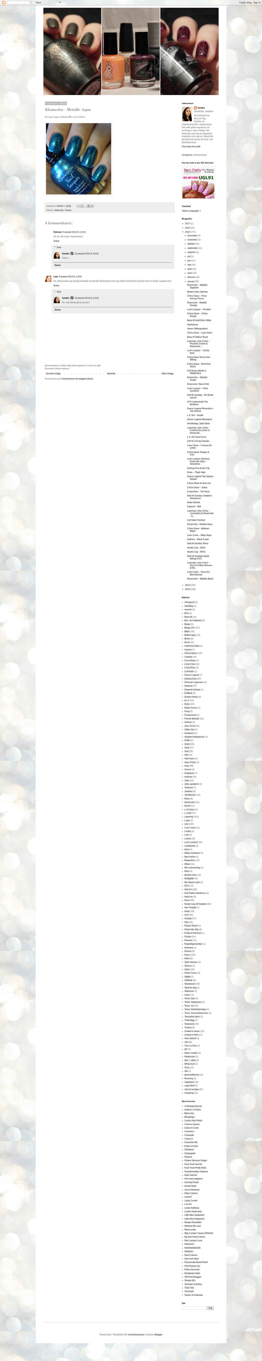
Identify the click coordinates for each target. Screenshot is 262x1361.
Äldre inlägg (167, 373)
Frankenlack (190, 715)
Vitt (185, 1042)
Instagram (189, 773)
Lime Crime (190, 827)
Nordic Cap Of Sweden (195, 904)
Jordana (188, 791)
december (192, 235)
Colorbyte (189, 1135)
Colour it (188, 1138)
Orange (188, 918)
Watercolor (189, 1056)
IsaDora (188, 776)
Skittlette (188, 980)
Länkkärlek (189, 846)
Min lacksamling (192, 867)
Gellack (188, 722)
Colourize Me (190, 1142)
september (192, 248)
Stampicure (192, 324)
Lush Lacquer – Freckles (199, 309)
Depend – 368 (194, 506)
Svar (59, 247)
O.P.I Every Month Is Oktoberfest (196, 371)
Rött (186, 958)
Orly (186, 922)
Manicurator (190, 1229)
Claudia (188, 657)
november (192, 239)
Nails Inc (188, 896)
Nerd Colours (190, 1255)
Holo (186, 766)
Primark (188, 940)
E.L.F (186, 700)
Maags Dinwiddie (192, 1222)
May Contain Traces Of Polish (198, 1233)
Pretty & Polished (192, 933)
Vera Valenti (190, 1038)
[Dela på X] (85, 206)
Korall (187, 806)
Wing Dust (189, 1064)
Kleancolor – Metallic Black (200, 578)
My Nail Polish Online (194, 1237)
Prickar (187, 936)
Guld (186, 747)
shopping (189, 1093)
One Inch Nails (191, 1258)
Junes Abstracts (192, 1189)
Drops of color (191, 1146)
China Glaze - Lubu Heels (199, 333)
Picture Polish (191, 926)
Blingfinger (189, 1117)
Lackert (188, 1197)
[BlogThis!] (82, 206)
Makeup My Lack (192, 1226)
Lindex (187, 831)
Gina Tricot (189, 726)
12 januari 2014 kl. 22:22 (87, 253)
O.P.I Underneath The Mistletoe (197, 402)
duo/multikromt (191, 1075)
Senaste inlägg (53, 373)
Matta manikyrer (192, 853)
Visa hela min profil (191, 146)
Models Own (190, 875)
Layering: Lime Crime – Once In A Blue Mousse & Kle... (199, 565)
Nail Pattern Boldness (195, 893)
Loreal (187, 838)
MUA (186, 849)
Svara (56, 241)
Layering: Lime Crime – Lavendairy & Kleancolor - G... (200, 513)
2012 (188, 589)
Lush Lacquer (191, 842)
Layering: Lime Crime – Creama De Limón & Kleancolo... (198, 430)
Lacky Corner (190, 1200)
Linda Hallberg (191, 1208)
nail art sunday (191, 1089)
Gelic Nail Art (190, 1175)
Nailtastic (188, 1251)
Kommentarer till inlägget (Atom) (77, 379)
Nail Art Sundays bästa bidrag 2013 (198, 557)
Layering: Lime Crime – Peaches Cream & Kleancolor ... (198, 344)
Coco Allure (190, 660)
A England (189, 602)
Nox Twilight (190, 907)
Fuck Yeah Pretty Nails (195, 1168)
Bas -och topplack (193, 620)
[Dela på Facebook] (89, 206)
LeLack (188, 1204)
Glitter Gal (189, 729)
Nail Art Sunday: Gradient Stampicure (199, 496)
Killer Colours (191, 1193)
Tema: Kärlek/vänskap (195, 1009)
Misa (186, 871)
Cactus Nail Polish (193, 1120)
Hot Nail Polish (191, 1182)
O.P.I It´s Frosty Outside (198, 441)
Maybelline (189, 860)
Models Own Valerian (197, 292)
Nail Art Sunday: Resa (197, 543)
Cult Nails (189, 671)
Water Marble (193, 502)
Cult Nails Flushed (196, 520)
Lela (55, 276)
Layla (187, 820)
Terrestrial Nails (192, 1016)
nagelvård (189, 1085)
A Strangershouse (193, 1106)
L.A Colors (189, 809)
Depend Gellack (192, 689)
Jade (186, 780)
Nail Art (187, 889)
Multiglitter (189, 878)
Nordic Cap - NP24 (196, 547)
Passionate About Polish (196, 1262)
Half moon (189, 758)
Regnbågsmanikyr (193, 944)
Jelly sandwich (191, 784)
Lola (186, 835)
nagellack (189, 1082)
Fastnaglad (189, 1153)
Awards (188, 609)
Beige (187, 624)
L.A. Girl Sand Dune (196, 437)
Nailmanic (189, 1244)
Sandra (65, 253)
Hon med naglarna (193, 1178)
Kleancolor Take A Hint (198, 384)
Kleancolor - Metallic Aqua (199, 524)
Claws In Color (191, 1128)
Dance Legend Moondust (199, 419)
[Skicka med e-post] (78, 206)
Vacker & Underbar (193, 1295)
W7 (186, 1049)
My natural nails (192, 882)
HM (186, 755)
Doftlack (188, 693)
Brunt (187, 642)
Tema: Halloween (192, 1002)
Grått (186, 740)
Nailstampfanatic (192, 1248)
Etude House (190, 708)
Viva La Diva (190, 1045)
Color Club (189, 664)
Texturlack (189, 1024)
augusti (191, 252)
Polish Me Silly (191, 929)
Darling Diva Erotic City (198, 468)
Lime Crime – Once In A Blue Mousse (198, 573)
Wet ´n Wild (190, 1060)
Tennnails (189, 1291)
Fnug (186, 711)
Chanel (188, 649)
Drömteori (189, 1149)
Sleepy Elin (190, 1280)
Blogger (158, 1334)
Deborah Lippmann (193, 682)
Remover (188, 947)
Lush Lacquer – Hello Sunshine (197, 389)
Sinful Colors (190, 973)
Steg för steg (190, 987)
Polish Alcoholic (192, 1269)
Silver (187, 969)
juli (189, 256)
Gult (186, 751)
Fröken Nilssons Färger (195, 1160)
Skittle (187, 976)
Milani (187, 864)
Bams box (189, 1113)
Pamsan (57, 232)
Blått (186, 631)
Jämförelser (190, 795)
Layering (188, 816)
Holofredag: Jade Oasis (198, 423)
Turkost (68, 210)
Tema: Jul (189, 1006)
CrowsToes (189, 667)
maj (189, 264)
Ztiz (186, 1071)
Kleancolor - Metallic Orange (197, 303)
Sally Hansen (190, 962)
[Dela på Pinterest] (92, 206)
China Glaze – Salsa (197, 487)
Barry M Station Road (197, 337)
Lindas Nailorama (193, 1211)
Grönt (187, 744)
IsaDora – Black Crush (198, 539)
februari (191, 277)
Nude (187, 911)
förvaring (188, 1078)
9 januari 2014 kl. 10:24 (74, 232)
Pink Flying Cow (192, 1266)
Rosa (187, 955)
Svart (186, 995)
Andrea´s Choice (192, 1109)
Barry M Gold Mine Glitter (199, 320)
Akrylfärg (188, 606)
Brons (187, 638)
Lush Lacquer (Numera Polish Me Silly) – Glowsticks (198, 461)
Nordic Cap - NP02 (196, 552)
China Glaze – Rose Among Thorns (197, 297)
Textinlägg (189, 1020)
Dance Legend (191, 675)
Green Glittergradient (197, 328)
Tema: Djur (189, 998)
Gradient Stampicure (194, 737)
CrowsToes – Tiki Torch (198, 491)
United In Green (192, 1031)
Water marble (190, 1053)
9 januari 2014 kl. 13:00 (70, 276)
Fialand (188, 1157)
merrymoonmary (136, 1334)
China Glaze (190, 653)
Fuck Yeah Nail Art (193, 1164)
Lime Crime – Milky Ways (199, 535)
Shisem (188, 966)
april (189, 269)
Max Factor (189, 857)
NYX (186, 886)
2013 (188, 585)
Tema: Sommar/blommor (196, 1013)
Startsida (111, 373)
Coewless (189, 1131)
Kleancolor (59, 210)
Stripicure (189, 991)
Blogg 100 (189, 627)
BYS (186, 613)
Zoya (186, 1067)
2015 (188, 228)
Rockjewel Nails (192, 1273)
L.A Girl (187, 813)
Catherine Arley (191, 646)
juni (189, 260)
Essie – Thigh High (196, 472)
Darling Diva (190, 678)
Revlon (187, 951)
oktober (191, 244)
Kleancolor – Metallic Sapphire (197, 286)
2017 (188, 223)
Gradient (188, 733)
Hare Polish (190, 762)
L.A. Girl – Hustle (195, 415)
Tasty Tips (189, 1287)
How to (187, 769)
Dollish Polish (191, 697)
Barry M (188, 617)
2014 (188, 232)
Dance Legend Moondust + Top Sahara (200, 409)
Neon (187, 900)
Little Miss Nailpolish (194, 1215)
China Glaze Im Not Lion (199, 483)
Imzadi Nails (190, 1186)
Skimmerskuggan (192, 1277)
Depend (188, 686)
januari (191, 281)
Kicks (187, 798)
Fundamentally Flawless (196, 1171)
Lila (186, 824)
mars (190, 273)
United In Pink (191, 1035)
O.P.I (186, 915)
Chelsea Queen (192, 1124)
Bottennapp (190, 635)
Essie (187, 704)
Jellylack (188, 787)
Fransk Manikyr (191, 718)
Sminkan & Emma (193, 1284)
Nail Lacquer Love (193, 1240)
